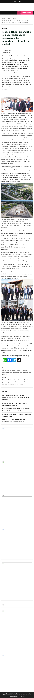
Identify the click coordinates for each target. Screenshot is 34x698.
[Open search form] (15, 12)
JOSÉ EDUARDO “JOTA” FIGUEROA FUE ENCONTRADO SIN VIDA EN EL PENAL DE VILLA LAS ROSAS (16, 398)
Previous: (16, 371)
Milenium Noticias (17, 6)
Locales (4, 28)
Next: (16, 381)
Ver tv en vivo (27, 12)
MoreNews (12, 696)
